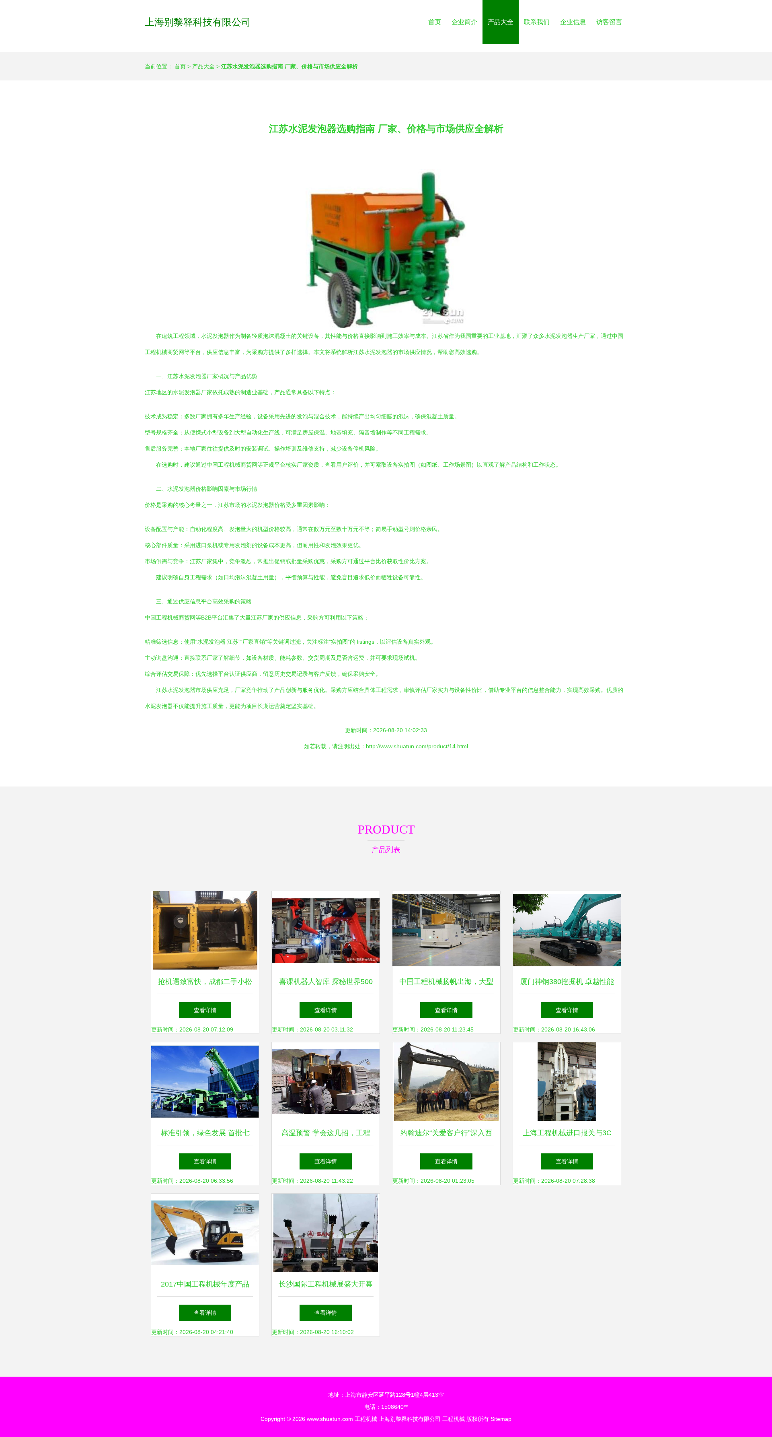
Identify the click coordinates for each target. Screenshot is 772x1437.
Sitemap (501, 1419)
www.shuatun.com (330, 1419)
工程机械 (366, 1419)
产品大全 (500, 22)
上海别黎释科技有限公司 (198, 21)
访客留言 (609, 22)
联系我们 (537, 22)
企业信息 (573, 22)
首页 (434, 22)
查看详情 (205, 1010)
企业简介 (464, 22)
